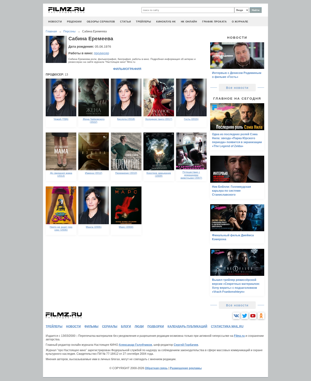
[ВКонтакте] (236, 315)
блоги (126, 326)
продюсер (101, 53)
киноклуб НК (166, 21)
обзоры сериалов (101, 21)
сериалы (109, 326)
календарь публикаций (187, 326)
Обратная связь (156, 368)
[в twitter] (244, 315)
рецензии (74, 21)
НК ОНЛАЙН (189, 21)
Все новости (237, 88)
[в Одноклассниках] (261, 315)
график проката (214, 21)
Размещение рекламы (186, 368)
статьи (125, 21)
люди (139, 326)
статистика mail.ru (227, 326)
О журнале (240, 21)
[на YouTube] (253, 315)
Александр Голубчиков (135, 344)
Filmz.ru (239, 335)
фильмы (91, 326)
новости (55, 21)
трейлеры (143, 21)
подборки (155, 326)
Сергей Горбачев (186, 344)
